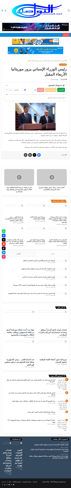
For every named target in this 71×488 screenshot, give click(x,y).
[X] (4, 240)
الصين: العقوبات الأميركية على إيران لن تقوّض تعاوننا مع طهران (38, 269)
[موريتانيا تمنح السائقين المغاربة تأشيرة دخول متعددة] (62, 414)
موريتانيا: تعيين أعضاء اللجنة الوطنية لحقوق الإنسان (37, 218)
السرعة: (16, 90)
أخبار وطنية (57, 60)
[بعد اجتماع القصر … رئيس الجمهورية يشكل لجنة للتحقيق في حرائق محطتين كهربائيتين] (13, 210)
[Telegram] (4, 252)
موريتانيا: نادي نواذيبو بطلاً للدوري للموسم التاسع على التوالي (39, 260)
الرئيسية (63, 60)
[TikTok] (4, 248)
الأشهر (52, 254)
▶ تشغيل (61, 90)
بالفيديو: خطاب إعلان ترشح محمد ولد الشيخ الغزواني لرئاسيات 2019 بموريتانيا (34, 285)
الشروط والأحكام (17, 481)
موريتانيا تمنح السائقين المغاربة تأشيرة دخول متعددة (41, 412)
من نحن (4, 481)
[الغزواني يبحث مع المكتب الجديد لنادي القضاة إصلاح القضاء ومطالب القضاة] (57, 232)
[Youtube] (4, 244)
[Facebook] (4, 235)
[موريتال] (35, 27)
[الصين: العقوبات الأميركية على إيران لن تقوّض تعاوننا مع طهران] (62, 271)
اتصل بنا (9, 481)
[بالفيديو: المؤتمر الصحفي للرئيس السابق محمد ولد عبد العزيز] (62, 279)
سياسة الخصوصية (26, 481)
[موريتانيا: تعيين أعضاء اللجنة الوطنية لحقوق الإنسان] (35, 210)
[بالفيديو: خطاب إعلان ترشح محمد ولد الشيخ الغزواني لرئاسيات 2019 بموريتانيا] (62, 287)
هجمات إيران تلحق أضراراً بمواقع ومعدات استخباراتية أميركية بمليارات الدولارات (52, 332)
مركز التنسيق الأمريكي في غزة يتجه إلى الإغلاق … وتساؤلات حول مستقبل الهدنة (33, 401)
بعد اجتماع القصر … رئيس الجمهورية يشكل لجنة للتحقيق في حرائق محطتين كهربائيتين (14, 218)
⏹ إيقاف (40, 90)
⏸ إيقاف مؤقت (50, 90)
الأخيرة (19, 254)
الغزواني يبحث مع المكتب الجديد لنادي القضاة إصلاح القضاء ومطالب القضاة (57, 241)
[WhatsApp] (4, 231)
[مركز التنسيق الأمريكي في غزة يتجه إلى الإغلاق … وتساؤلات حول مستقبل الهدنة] (62, 405)
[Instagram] (4, 257)
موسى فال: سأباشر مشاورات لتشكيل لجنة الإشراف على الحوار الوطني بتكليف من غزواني (14, 241)
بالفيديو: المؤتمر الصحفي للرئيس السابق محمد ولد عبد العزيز (38, 277)
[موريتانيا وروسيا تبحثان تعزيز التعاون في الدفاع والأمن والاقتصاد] (35, 232)
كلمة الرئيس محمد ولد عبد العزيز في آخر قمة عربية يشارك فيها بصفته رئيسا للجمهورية (31, 293)
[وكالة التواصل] (37, 10)
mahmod (63, 79)
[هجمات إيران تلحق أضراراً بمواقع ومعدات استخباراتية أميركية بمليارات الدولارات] (52, 319)
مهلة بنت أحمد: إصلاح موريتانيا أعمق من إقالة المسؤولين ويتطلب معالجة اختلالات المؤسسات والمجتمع (57, 219)
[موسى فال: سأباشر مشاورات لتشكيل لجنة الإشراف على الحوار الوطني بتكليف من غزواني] (13, 232)
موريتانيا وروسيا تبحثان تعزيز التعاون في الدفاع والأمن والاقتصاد (36, 240)
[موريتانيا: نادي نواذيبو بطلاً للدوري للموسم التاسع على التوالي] (62, 263)
